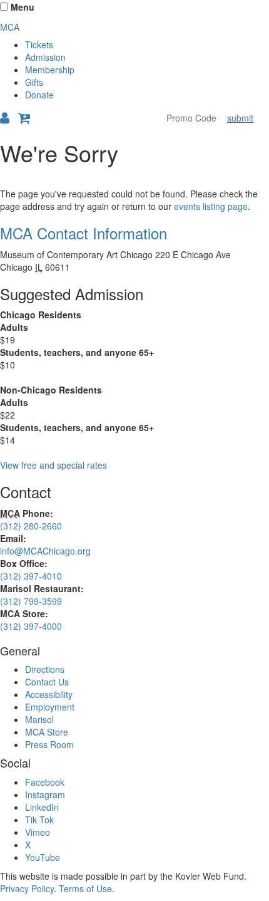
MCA (9, 27)
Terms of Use (85, 888)
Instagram (45, 794)
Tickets (39, 44)
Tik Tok (39, 819)
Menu (22, 7)
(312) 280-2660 (31, 525)
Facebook (44, 782)
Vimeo (37, 832)
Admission (45, 57)
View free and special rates (53, 465)
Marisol (39, 719)
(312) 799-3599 (31, 601)
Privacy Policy (27, 888)
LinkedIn (42, 807)
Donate (39, 94)
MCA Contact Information (83, 233)
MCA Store (46, 732)
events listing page (211, 206)
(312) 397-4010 (31, 576)
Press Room (49, 744)
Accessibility (49, 694)
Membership (49, 69)
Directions (44, 669)
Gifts (34, 82)
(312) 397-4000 (31, 626)
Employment (49, 706)
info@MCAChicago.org (45, 550)
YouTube (42, 857)
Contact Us (47, 681)
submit (240, 118)
